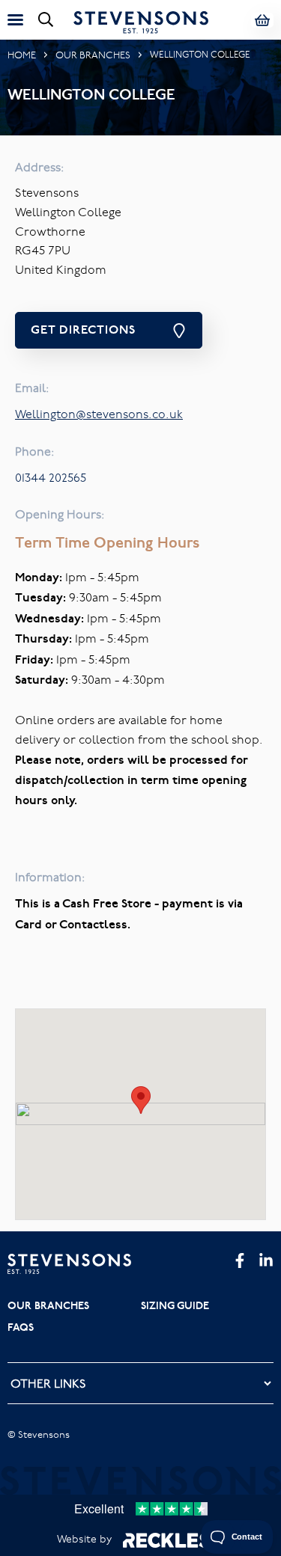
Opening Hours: (60, 514)
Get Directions (83, 329)
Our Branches (92, 54)
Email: (32, 387)
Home (21, 54)
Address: (39, 167)
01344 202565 (50, 477)
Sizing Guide (175, 1305)
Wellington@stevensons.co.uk (99, 413)
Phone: (35, 451)
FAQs (20, 1327)
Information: (50, 877)
